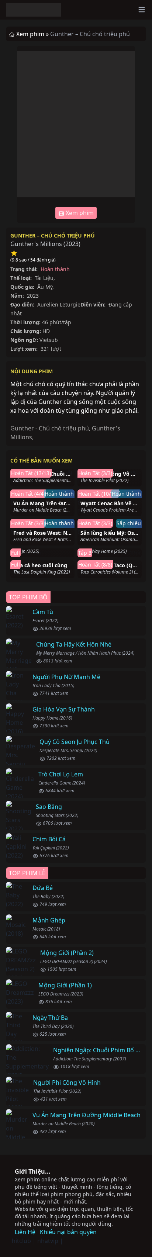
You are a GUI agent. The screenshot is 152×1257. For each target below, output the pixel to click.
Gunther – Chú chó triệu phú (52, 235)
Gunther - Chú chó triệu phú (49, 428)
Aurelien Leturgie (58, 304)
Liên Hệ (25, 1232)
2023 (72, 244)
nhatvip (47, 1241)
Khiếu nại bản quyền (68, 1232)
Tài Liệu (44, 277)
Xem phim (79, 213)
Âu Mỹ (44, 286)
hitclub (21, 1241)
